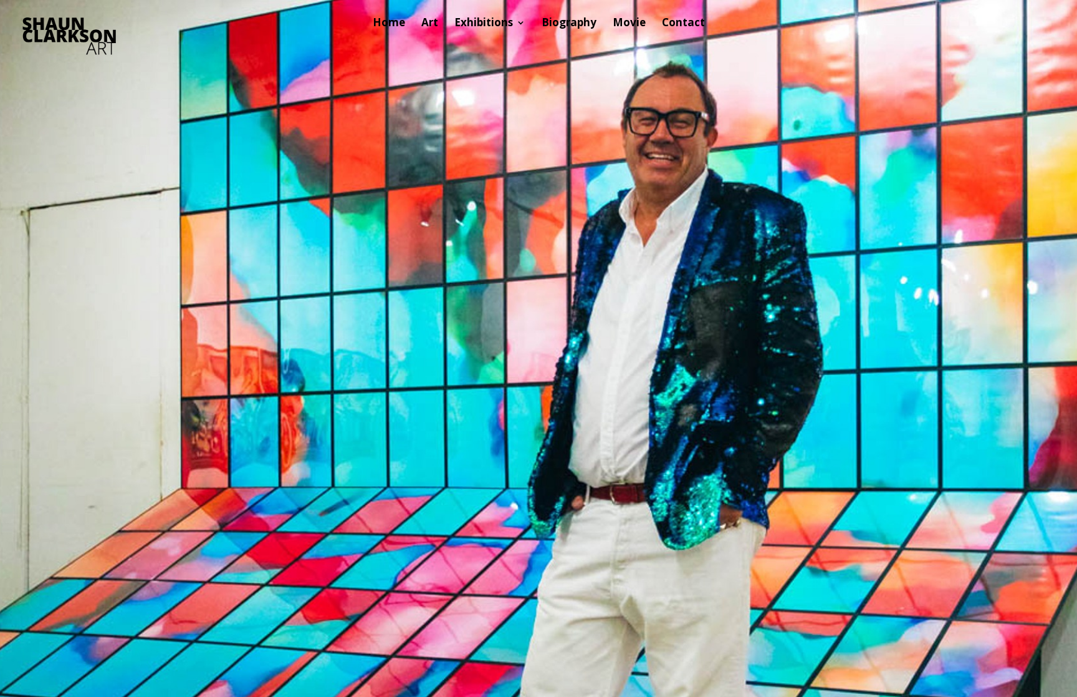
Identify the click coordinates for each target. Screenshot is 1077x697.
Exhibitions (483, 23)
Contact (683, 23)
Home (389, 23)
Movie (629, 23)
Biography (569, 23)
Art (429, 23)
